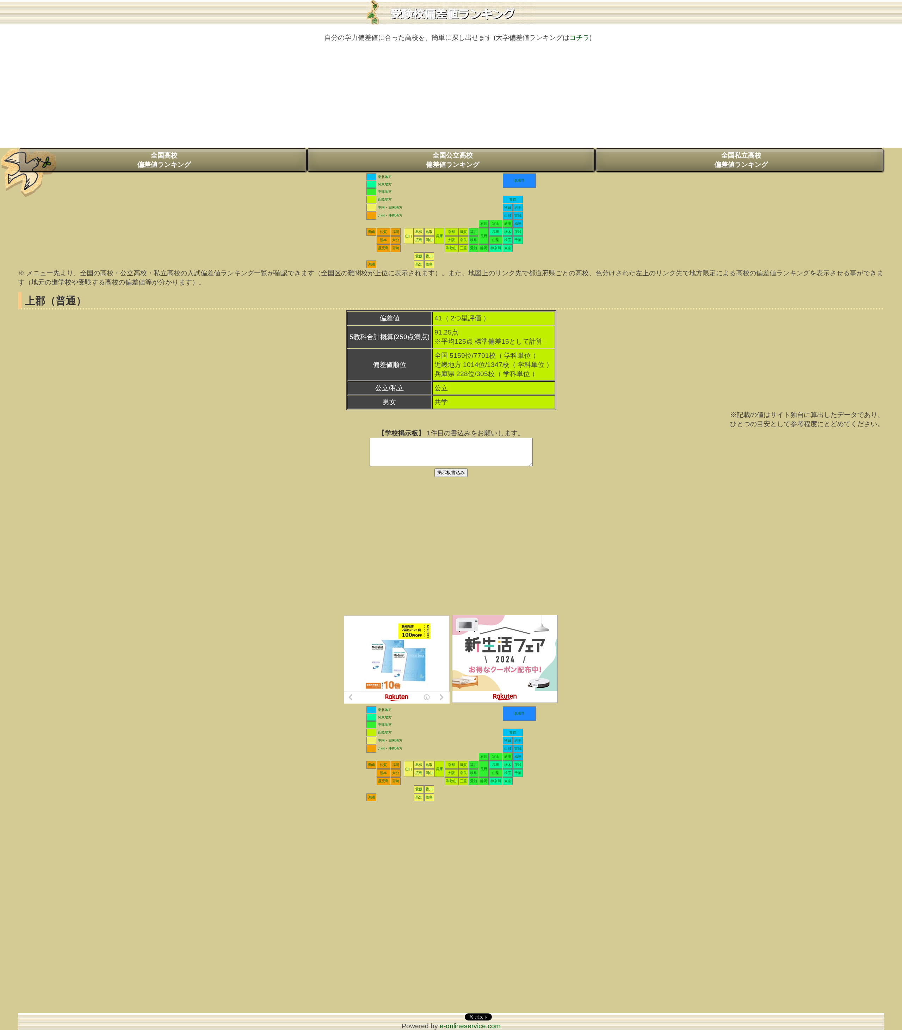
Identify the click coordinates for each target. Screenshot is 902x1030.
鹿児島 (383, 248)
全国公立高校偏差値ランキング (453, 160)
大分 (395, 240)
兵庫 (439, 236)
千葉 (517, 240)
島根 (418, 232)
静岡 (483, 248)
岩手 (517, 207)
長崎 (371, 232)
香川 (429, 256)
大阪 (451, 240)
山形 (507, 215)
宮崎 (395, 248)
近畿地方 (385, 199)
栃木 (507, 232)
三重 (463, 248)
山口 (408, 236)
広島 (418, 240)
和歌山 (451, 248)
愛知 (473, 248)
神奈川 (495, 248)
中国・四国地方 (390, 207)
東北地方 (385, 177)
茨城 (517, 232)
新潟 (507, 224)
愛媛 (418, 256)
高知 (418, 264)
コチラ (579, 37)
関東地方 (385, 184)
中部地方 (385, 192)
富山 (495, 224)
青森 (512, 199)
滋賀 (463, 232)
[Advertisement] (451, 98)
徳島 (429, 264)
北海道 (519, 181)
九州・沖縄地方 (390, 215)
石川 (483, 224)
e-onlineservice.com (470, 1026)
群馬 (495, 232)
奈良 (463, 240)
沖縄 (371, 264)
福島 (517, 224)
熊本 (383, 240)
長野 (483, 236)
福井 (473, 232)
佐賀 (383, 232)
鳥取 (429, 232)
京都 (451, 232)
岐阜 (473, 240)
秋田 (507, 207)
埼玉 (507, 240)
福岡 (395, 232)
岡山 (429, 240)
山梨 (495, 240)
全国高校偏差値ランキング (164, 160)
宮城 (517, 215)
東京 (507, 248)
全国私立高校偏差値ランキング (741, 160)
